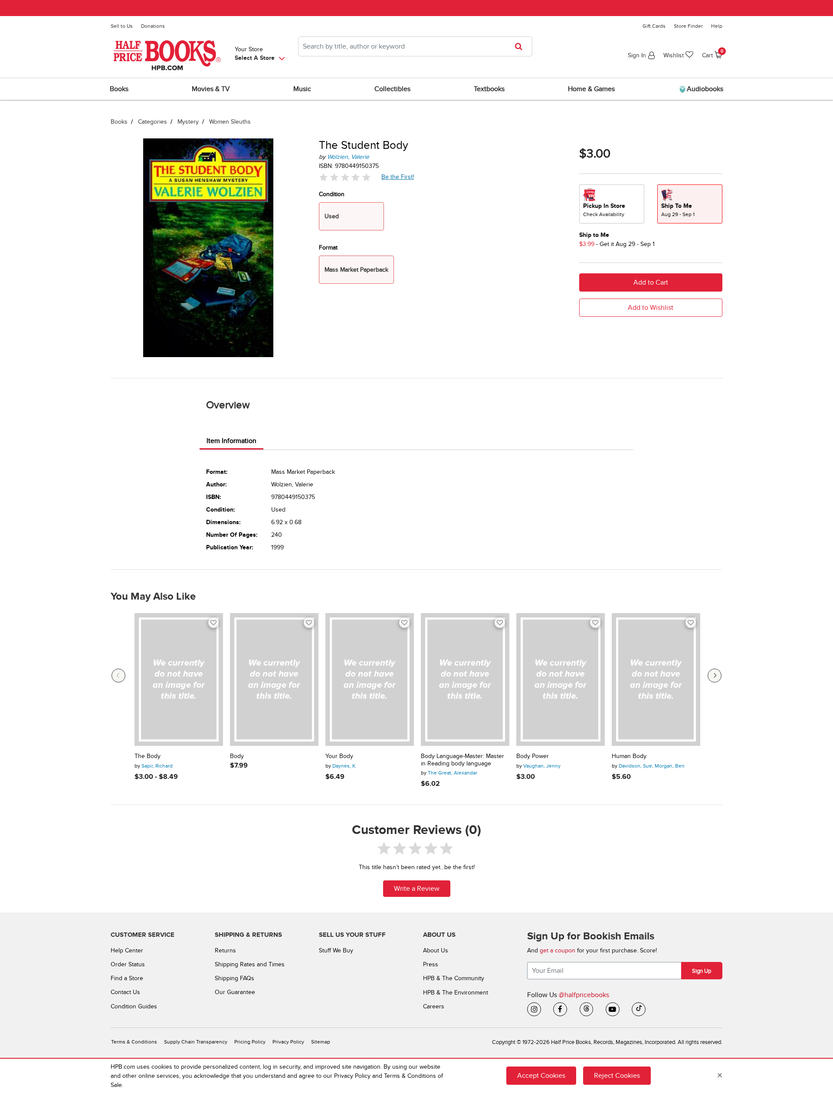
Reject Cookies (617, 1075)
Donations (153, 26)
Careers (433, 1006)
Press (430, 964)
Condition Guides (134, 1006)
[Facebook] (560, 1009)
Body (237, 756)
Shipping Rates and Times (250, 964)
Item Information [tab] (231, 441)
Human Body (629, 756)
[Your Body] (369, 679)
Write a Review (416, 888)
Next (714, 676)
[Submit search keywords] (521, 46)
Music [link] (302, 89)
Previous (118, 676)
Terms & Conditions (134, 1042)
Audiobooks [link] (704, 89)
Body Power (532, 756)
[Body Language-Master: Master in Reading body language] (465, 679)
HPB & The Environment (455, 992)
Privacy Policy (288, 1042)
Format (328, 247)
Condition (331, 194)
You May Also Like (153, 597)
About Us (435, 950)
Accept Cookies (541, 1075)
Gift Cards (654, 26)
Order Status (128, 964)
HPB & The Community (453, 978)
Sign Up (701, 971)
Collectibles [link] (392, 89)
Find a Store (127, 978)
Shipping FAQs (234, 978)
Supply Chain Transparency (195, 1042)
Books (119, 121)
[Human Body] (656, 679)
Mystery (188, 121)
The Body (147, 756)
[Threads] (587, 1009)
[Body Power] (560, 679)
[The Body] (178, 679)
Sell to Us (122, 26)
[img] (345, 177)
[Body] (274, 679)
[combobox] (415, 46)
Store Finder (688, 26)
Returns (225, 950)
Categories (152, 121)
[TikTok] (639, 1009)
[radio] (611, 203)
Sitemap (320, 1042)
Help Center (127, 950)
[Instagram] (534, 1009)
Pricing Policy (250, 1042)
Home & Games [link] (591, 89)
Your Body (339, 756)
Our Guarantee (235, 992)
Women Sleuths (230, 121)
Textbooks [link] (489, 89)
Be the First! (397, 177)
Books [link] (119, 89)
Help (716, 26)
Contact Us (125, 992)
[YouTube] (613, 1009)
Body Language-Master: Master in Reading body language (462, 760)
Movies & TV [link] (211, 89)
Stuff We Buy (336, 950)
